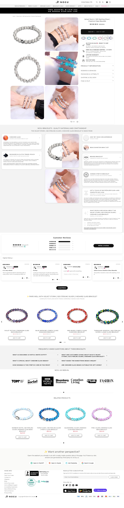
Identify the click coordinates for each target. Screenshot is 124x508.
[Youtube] (76, 485)
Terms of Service (8, 491)
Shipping (6, 479)
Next (111, 38)
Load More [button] (62, 288)
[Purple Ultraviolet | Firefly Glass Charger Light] (22, 414)
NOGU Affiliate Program (10, 485)
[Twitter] (67, 485)
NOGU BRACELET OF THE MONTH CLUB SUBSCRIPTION (75, 428)
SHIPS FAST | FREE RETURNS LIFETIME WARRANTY (62, 10)
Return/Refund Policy (10, 489)
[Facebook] (63, 485)
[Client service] (100, 2)
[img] (6, 264)
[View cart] (110, 2)
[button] (52, 241)
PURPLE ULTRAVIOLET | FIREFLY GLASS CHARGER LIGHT (22, 428)
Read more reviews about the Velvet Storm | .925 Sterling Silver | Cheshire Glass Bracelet (100, 228)
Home (14, 16)
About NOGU (8, 473)
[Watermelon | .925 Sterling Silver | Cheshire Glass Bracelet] (99, 38)
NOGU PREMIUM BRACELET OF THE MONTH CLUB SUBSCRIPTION (101, 428)
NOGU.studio (62, 2)
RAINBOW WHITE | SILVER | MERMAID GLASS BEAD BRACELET (49, 428)
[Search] (97, 2)
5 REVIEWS (102, 24)
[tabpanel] (88, 38)
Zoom (73, 121)
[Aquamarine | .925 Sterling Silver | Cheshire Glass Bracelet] (88, 38)
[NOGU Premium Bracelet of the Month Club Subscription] (102, 414)
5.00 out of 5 (25, 245)
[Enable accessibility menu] (107, 2)
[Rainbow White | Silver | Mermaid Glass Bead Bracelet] (49, 414)
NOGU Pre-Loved (9, 483)
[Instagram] (70, 485)
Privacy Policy (8, 492)
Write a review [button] (103, 245)
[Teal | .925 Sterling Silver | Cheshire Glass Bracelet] (94, 38)
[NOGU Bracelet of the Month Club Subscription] (75, 414)
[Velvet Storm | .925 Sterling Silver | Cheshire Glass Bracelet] (105, 38)
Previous (82, 38)
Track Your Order (9, 475)
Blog (5, 481)
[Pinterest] (73, 485)
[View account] (103, 2)
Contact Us (7, 477)
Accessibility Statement (10, 487)
